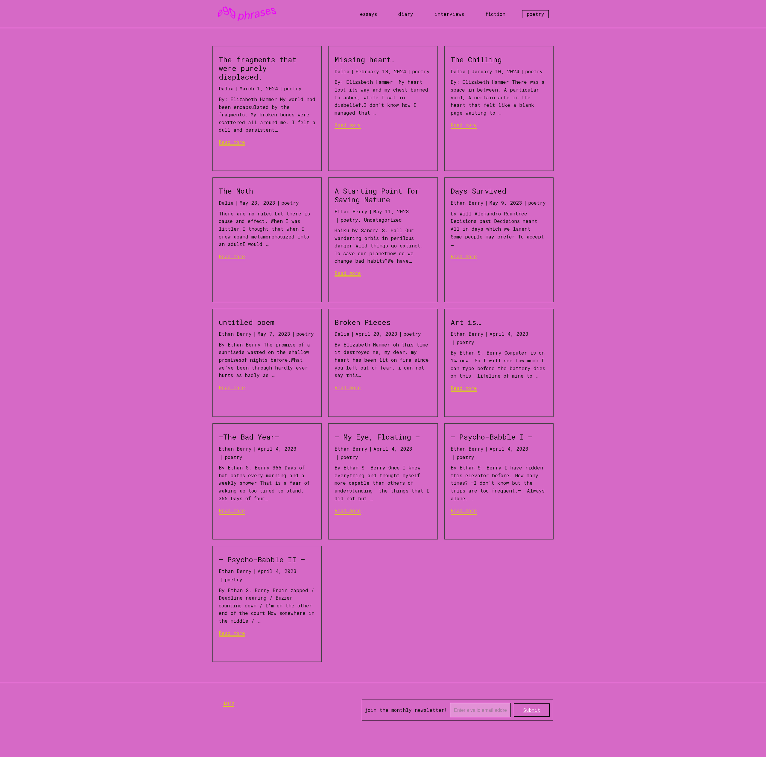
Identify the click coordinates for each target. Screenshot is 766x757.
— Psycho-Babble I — (496, 437)
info (228, 703)
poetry (535, 14)
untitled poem (246, 322)
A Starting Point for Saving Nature (377, 195)
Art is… (466, 322)
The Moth (236, 191)
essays (368, 14)
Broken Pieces (363, 322)
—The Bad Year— (249, 437)
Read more (232, 142)
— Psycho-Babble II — (262, 559)
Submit (531, 710)
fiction (495, 14)
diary (405, 14)
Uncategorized (383, 220)
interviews (449, 14)
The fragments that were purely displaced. (257, 68)
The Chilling (476, 59)
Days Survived (478, 191)
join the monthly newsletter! (406, 710)
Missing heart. (365, 59)
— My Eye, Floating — (377, 437)
